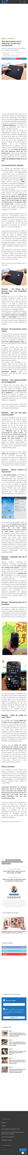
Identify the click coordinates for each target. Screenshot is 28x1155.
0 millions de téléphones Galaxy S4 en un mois (14, 158)
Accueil (4, 48)
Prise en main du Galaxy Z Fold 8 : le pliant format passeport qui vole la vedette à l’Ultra (17, 1062)
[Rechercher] (20, 2)
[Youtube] (17, 897)
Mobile (4, 38)
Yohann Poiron (19, 52)
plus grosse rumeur (10, 475)
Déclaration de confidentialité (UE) (11, 1129)
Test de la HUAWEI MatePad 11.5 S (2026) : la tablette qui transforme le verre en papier (17, 1044)
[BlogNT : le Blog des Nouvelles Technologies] (5, 1)
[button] (24, 1153)
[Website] (8, 897)
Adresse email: (11, 1000)
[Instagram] (15, 897)
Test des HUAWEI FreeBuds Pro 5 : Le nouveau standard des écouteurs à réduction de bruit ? (17, 1035)
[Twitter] (13, 897)
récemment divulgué (9, 371)
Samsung (19, 861)
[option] (14, 925)
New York (5, 861)
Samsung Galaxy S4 (9, 125)
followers (23, 947)
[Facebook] (10, 897)
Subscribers (22, 954)
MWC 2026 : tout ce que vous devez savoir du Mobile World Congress (13, 1133)
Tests (11, 1031)
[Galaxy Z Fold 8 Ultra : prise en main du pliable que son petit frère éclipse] (5, 1051)
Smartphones (11, 38)
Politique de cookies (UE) (8, 1137)
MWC (23, 181)
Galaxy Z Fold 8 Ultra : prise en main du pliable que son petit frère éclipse (17, 1053)
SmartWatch (6, 863)
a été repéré (12, 317)
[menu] (24, 2)
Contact (4, 1125)
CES (21, 179)
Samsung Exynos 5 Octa (16, 341)
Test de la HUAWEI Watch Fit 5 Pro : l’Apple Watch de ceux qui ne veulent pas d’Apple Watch (17, 1071)
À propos (4, 1122)
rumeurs (12, 861)
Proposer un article (7, 1140)
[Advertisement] (14, 19)
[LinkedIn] (19, 897)
